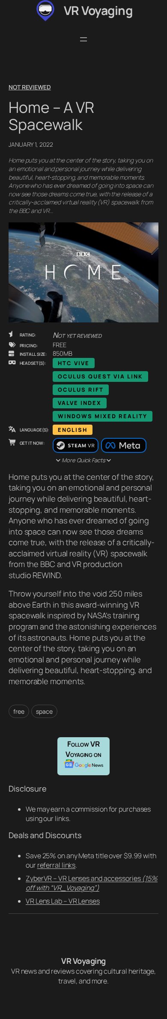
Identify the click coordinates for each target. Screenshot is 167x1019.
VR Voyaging (98, 10)
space (44, 711)
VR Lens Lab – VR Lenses (63, 901)
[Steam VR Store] (75, 446)
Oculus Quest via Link (100, 376)
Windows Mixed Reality (102, 416)
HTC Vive (73, 363)
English (72, 430)
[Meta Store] (123, 446)
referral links (56, 865)
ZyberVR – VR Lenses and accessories (92, 883)
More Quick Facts (83, 460)
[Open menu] (83, 39)
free (18, 711)
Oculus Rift (81, 389)
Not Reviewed (30, 87)
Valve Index (79, 403)
